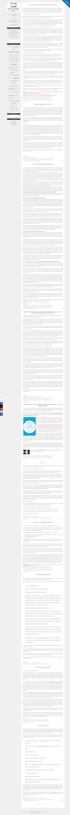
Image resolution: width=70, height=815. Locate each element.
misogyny (29, 400)
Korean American (13, 86)
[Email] (1, 411)
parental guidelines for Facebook (39, 569)
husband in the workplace (39, 306)
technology (25, 95)
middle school (49, 567)
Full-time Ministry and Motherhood (42, 164)
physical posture (49, 569)
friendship (10, 74)
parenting (33, 157)
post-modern (46, 98)
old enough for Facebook (28, 569)
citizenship (16, 60)
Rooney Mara (37, 400)
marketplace (42, 307)
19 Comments (25, 718)
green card (10, 77)
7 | (47, 804)
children (32, 306)
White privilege (28, 101)
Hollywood (42, 799)
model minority (41, 98)
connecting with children (48, 158)
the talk (32, 800)
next (49, 804)
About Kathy (14, 19)
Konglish (29, 98)
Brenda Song (36, 397)
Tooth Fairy (37, 800)
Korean (32, 98)
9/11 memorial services (31, 517)
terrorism (50, 517)
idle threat (46, 306)
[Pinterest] (1, 409)
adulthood (27, 158)
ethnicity (49, 397)
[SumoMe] (1, 414)
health (36, 798)
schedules (27, 308)
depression (17, 67)
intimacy (49, 721)
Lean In (17, 88)
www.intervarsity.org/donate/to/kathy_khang (53, 190)
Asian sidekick (31, 397)
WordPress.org (13, 124)
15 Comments (25, 92)
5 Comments (25, 301)
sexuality (45, 719)
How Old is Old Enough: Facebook (43, 522)
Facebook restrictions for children (33, 567)
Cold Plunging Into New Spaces (13, 35)
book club (15, 55)
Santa (24, 800)
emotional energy (29, 159)
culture (24, 159)
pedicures (33, 400)
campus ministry (41, 305)
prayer (24, 308)
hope (47, 721)
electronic (46, 566)
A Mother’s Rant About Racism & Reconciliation (43, 4)
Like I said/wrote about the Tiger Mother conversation (44, 16)
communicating (41, 566)
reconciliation (25, 99)
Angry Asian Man (35, 408)
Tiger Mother (43, 99)
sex (27, 722)
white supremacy (12, 108)
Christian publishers (13, 57)
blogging (27, 302)
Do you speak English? (43, 397)
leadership (43, 455)
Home (14, 17)
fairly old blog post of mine (44, 581)
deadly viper (11, 67)
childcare (28, 306)
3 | (42, 804)
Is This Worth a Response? (42, 574)
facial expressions (43, 567)
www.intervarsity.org (42, 189)
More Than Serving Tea (13, 93)
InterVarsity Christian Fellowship (13, 81)
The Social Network (44, 400)
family (39, 159)
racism (14, 97)
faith (43, 719)
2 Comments (25, 156)
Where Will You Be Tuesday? (14, 32)
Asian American (37, 96)
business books (41, 456)
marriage (48, 799)
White (24, 101)
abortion (26, 721)
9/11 (25, 517)
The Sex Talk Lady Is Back (43, 667)
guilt (45, 721)
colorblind (27, 97)
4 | (43, 804)
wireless (27, 571)
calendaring (35, 305)
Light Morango (36, 812)
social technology (44, 457)
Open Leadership (32, 457)
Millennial (36, 98)
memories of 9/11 (46, 517)
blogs (30, 455)
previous (37, 804)
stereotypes (29, 800)
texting (51, 570)
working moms (11, 110)
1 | (39, 804)
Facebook (25, 567)
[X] (1, 406)
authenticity (27, 566)
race (39, 662)
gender (33, 396)
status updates (46, 570)
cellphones (36, 566)
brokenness (37, 517)
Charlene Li (46, 456)
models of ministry (48, 307)
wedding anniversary (13, 105)
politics (17, 94)
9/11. (43, 462)
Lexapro (9, 91)
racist (50, 98)
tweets (24, 571)
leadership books (26, 457)
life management (41, 302)
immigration (37, 396)
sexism (40, 396)
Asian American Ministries (44, 96)
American (26, 397)
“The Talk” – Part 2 (43, 725)
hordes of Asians (40, 97)
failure (37, 721)
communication (28, 157)
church (27, 719)
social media (38, 457)
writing (16, 110)
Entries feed (14, 122)
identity (16, 78)
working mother (33, 308)
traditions (13, 103)
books (33, 455)
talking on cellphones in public (34, 99)
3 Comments (25, 564)
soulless (41, 570)
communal (32, 97)
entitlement (35, 159)
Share (62, 101)
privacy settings (26, 570)
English (35, 97)
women (17, 108)
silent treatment (32, 570)
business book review (34, 456)
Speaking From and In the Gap (42, 104)
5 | (44, 804)
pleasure (24, 722)
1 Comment (25, 515)
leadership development (35, 307)
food (16, 71)
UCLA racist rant (49, 99)
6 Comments (25, 661)
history (33, 516)
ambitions (27, 305)
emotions (50, 566)
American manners (28, 96)
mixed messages (45, 159)
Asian (33, 96)
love (41, 159)
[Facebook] (1, 403)
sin (32, 722)
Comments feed (14, 123)
